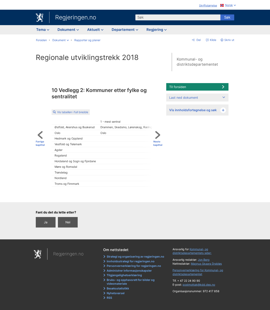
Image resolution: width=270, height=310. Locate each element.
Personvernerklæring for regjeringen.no (134, 265)
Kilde (212, 40)
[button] (60, 40)
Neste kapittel (157, 143)
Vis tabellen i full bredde (72, 112)
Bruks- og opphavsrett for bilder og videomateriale (131, 281)
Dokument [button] (67, 29)
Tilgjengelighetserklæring (124, 275)
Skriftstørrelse (208, 5)
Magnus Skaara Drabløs (206, 263)
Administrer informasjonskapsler (129, 270)
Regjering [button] (155, 29)
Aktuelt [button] (94, 29)
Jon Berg (204, 259)
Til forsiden (177, 87)
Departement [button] (123, 29)
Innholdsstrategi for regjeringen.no (131, 261)
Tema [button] (41, 29)
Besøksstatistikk (118, 288)
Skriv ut (229, 40)
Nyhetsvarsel (116, 293)
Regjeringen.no (75, 17)
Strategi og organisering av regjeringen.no (135, 256)
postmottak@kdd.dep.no (199, 284)
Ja (45, 222)
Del (198, 40)
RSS (109, 297)
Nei (67, 222)
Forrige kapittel (40, 143)
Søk (227, 17)
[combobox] (177, 17)
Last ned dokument (183, 98)
